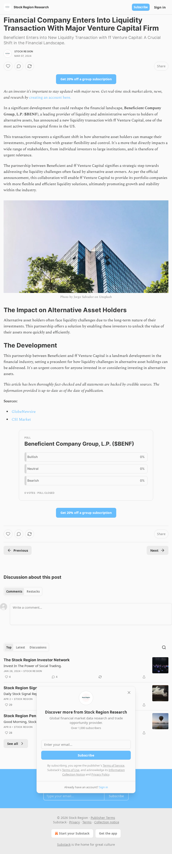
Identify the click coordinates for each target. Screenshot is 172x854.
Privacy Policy (100, 774)
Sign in (160, 7)
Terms (87, 822)
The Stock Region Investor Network (37, 660)
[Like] (8, 66)
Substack (64, 844)
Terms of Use (70, 770)
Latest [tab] (20, 647)
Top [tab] (8, 647)
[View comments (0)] (18, 66)
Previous (20, 550)
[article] (86, 668)
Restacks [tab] (33, 591)
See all (12, 743)
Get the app (108, 833)
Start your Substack (74, 833)
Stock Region (23, 51)
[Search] (163, 647)
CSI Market (21, 419)
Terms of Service (113, 765)
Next (154, 550)
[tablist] (23, 591)
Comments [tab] (14, 591)
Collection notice (106, 822)
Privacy (74, 822)
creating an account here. (50, 97)
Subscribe (141, 7)
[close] (129, 692)
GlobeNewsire (24, 412)
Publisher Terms (103, 818)
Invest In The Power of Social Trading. (33, 665)
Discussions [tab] (38, 647)
